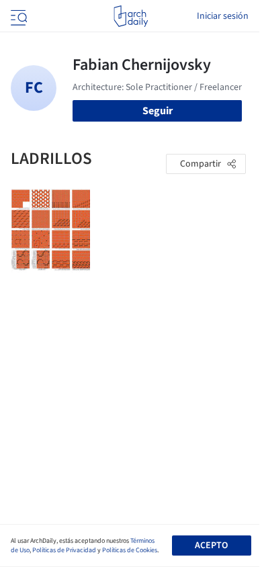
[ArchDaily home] (131, 16)
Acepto (211, 545)
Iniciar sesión (223, 16)
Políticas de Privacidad (64, 550)
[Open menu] (17, 16)
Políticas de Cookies (129, 550)
